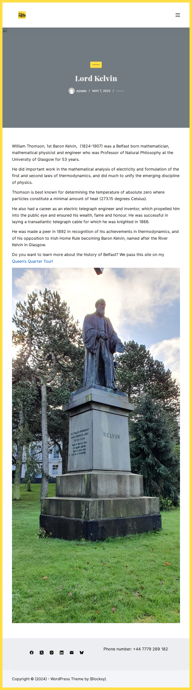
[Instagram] (52, 652)
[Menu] (178, 15)
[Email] (72, 652)
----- (96, 64)
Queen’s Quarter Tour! (32, 261)
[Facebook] (32, 652)
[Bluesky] (82, 652)
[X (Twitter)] (42, 652)
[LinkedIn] (62, 652)
